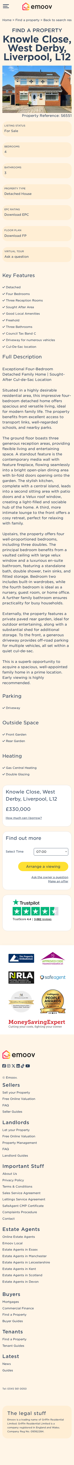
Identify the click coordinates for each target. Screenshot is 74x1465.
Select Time (14, 851)
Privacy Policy (13, 1180)
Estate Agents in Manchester (24, 1256)
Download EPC (16, 215)
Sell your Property (16, 1092)
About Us (9, 1174)
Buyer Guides (12, 1321)
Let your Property (16, 1130)
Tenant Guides (13, 1346)
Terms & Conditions (17, 1186)
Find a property (27, 20)
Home (6, 20)
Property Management (19, 1143)
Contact (8, 1218)
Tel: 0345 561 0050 (14, 1388)
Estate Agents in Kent (19, 1269)
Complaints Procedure (19, 1212)
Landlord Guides (15, 1155)
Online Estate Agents (18, 1237)
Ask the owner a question (49, 877)
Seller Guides (12, 1111)
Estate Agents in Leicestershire (26, 1262)
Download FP (15, 236)
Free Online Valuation (18, 1099)
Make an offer (58, 881)
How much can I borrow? (24, 817)
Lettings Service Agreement (23, 1199)
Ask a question (16, 257)
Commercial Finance (18, 1308)
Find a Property (14, 1314)
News (6, 1364)
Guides (7, 1370)
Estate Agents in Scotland (22, 1275)
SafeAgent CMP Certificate (23, 1206)
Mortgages (10, 1302)
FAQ (5, 1105)
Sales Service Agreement (21, 1193)
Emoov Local (12, 1243)
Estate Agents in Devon (20, 1282)
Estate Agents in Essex (20, 1249)
